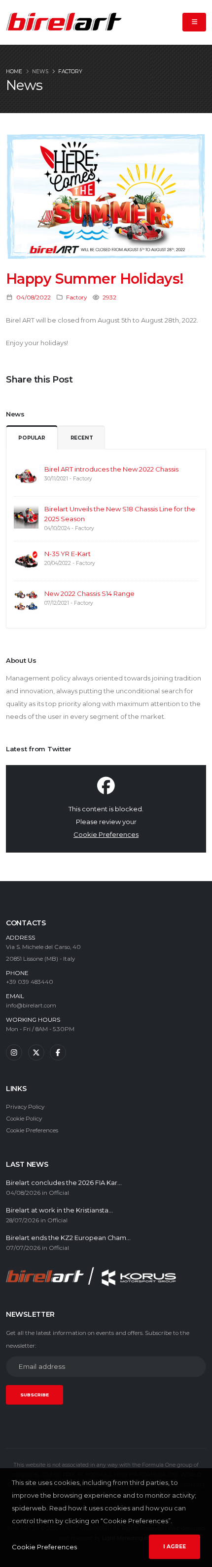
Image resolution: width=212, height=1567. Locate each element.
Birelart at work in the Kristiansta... (59, 1210)
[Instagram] (14, 1052)
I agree (174, 1546)
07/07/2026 (23, 1247)
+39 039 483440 (29, 981)
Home (14, 71)
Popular (31, 438)
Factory (70, 71)
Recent (82, 438)
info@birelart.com (31, 1005)
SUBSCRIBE (34, 1394)
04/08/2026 (23, 1192)
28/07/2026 (22, 1220)
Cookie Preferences (106, 834)
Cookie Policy (24, 1118)
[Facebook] (58, 1052)
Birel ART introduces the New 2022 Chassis (111, 469)
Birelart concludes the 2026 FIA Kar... (64, 1182)
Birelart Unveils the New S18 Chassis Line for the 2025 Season (119, 514)
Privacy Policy (25, 1106)
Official (59, 1192)
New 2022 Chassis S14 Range (89, 593)
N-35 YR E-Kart (67, 554)
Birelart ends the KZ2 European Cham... (68, 1238)
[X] (36, 1052)
